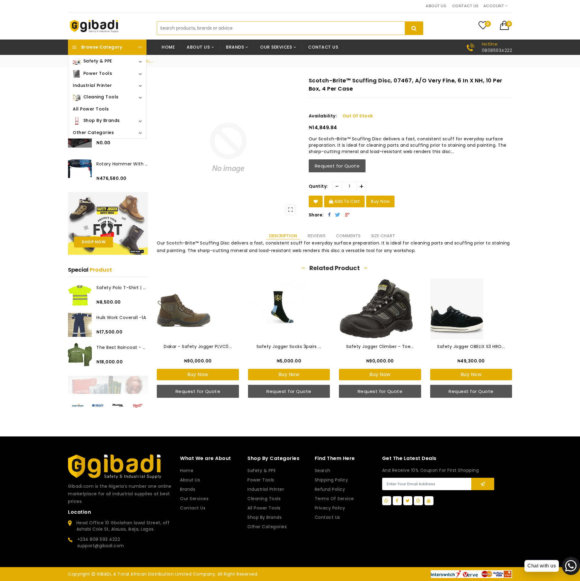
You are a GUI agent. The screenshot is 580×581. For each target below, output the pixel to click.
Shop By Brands (264, 517)
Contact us (465, 6)
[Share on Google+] (347, 214)
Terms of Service (334, 499)
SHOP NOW (93, 242)
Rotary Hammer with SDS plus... (122, 164)
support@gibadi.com (100, 546)
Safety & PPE (261, 471)
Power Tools (260, 480)
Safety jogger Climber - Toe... (380, 346)
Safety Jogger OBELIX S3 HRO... (471, 346)
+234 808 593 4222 (98, 539)
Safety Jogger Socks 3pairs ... (288, 346)
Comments (348, 236)
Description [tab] (283, 236)
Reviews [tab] (316, 236)
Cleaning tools (264, 499)
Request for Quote (337, 166)
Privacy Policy (330, 508)
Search (322, 471)
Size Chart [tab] (383, 236)
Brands (187, 489)
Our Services (194, 499)
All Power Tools (264, 508)
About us (436, 6)
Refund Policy (330, 489)
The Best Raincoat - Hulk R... (122, 347)
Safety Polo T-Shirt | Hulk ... (122, 288)
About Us (190, 480)
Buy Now (197, 374)
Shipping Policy (331, 480)
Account (494, 6)
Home (168, 47)
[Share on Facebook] (329, 214)
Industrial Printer (265, 489)
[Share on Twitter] (337, 214)
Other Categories (267, 527)
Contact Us (327, 517)
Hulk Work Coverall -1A (121, 317)
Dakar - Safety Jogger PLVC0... (198, 346)
